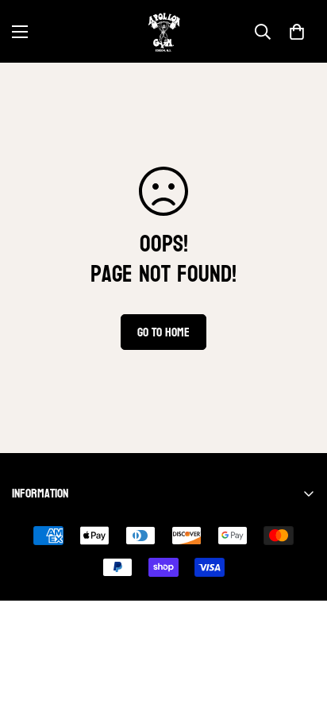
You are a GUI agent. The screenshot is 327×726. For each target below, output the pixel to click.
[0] (297, 31)
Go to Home (163, 332)
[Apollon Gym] (164, 31)
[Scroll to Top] (298, 642)
